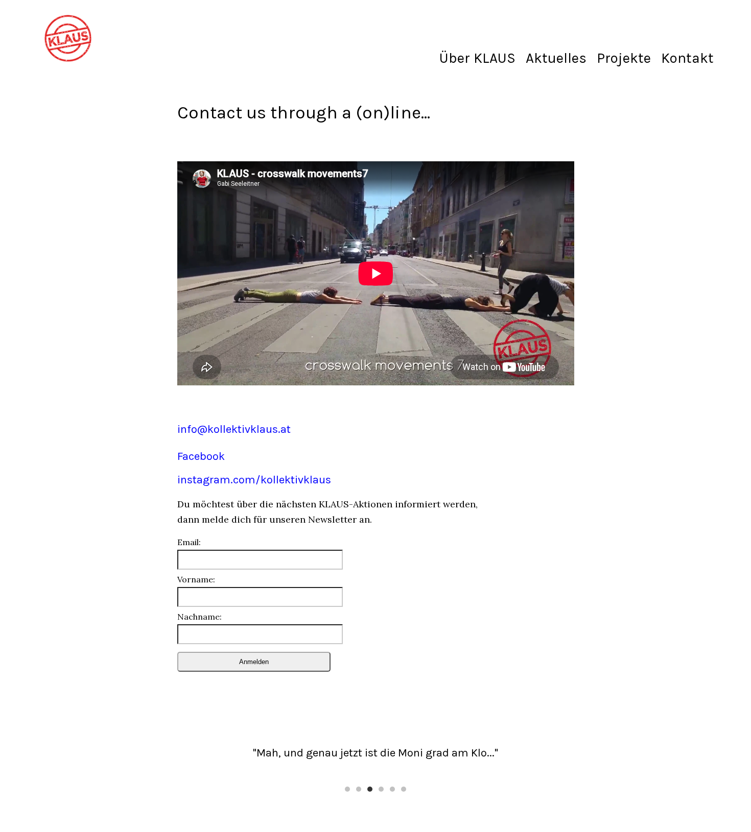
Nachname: (199, 617)
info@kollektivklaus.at (234, 429)
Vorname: (196, 579)
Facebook (201, 456)
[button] (347, 789)
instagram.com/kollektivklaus (254, 479)
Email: (189, 542)
